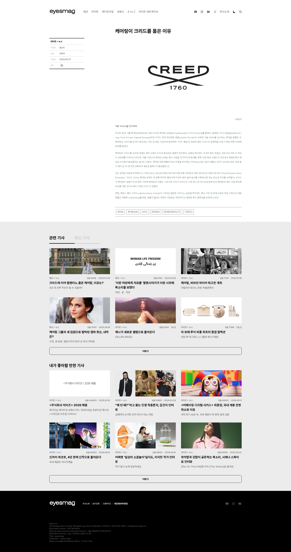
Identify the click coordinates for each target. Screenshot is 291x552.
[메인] (62, 12)
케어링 (120, 211)
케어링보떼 (132, 211)
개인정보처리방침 (121, 503)
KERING (156, 211)
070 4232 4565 (118, 526)
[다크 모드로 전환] (234, 11)
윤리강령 (96, 503)
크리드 (145, 211)
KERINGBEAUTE (172, 211)
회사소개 (224, 11)
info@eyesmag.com (137, 526)
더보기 (145, 351)
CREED (188, 211)
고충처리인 (107, 503)
